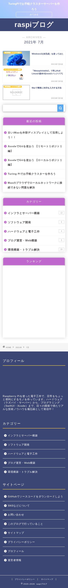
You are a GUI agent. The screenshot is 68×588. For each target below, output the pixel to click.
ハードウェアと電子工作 (35, 231)
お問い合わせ (16, 514)
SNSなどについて (19, 505)
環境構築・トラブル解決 (35, 249)
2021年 (19, 347)
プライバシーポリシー (21, 542)
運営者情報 (14, 560)
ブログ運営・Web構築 (35, 240)
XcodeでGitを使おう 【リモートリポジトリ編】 (35, 148)
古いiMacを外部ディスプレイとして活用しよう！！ (35, 135)
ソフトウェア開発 (35, 222)
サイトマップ (16, 533)
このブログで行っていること (25, 524)
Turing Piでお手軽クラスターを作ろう (32, 173)
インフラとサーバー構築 (35, 213)
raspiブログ (34, 24)
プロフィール (16, 551)
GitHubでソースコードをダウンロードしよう (35, 496)
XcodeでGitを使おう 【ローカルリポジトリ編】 (35, 162)
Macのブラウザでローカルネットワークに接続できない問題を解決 (35, 185)
